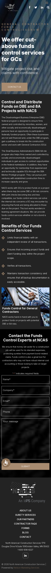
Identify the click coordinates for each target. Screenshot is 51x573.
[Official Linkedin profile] (42, 7)
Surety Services (25, 514)
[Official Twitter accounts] (36, 7)
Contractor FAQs (25, 523)
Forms (25, 528)
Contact (25, 536)
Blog (25, 532)
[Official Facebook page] (29, 7)
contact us (14, 87)
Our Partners (25, 519)
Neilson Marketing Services (26, 567)
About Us (25, 510)
